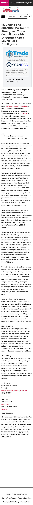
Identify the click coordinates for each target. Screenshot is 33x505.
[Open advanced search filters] (25, 16)
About (8, 494)
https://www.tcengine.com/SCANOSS (14, 390)
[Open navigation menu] (3, 16)
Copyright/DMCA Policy (11, 502)
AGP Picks (4, 3)
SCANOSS (24, 106)
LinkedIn (4, 409)
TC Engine (24, 113)
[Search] (21, 16)
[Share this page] (30, 16)
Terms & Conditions (24, 498)
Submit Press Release (9, 498)
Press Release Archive (19, 494)
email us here (5, 404)
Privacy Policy (25, 502)
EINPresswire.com (12, 106)
